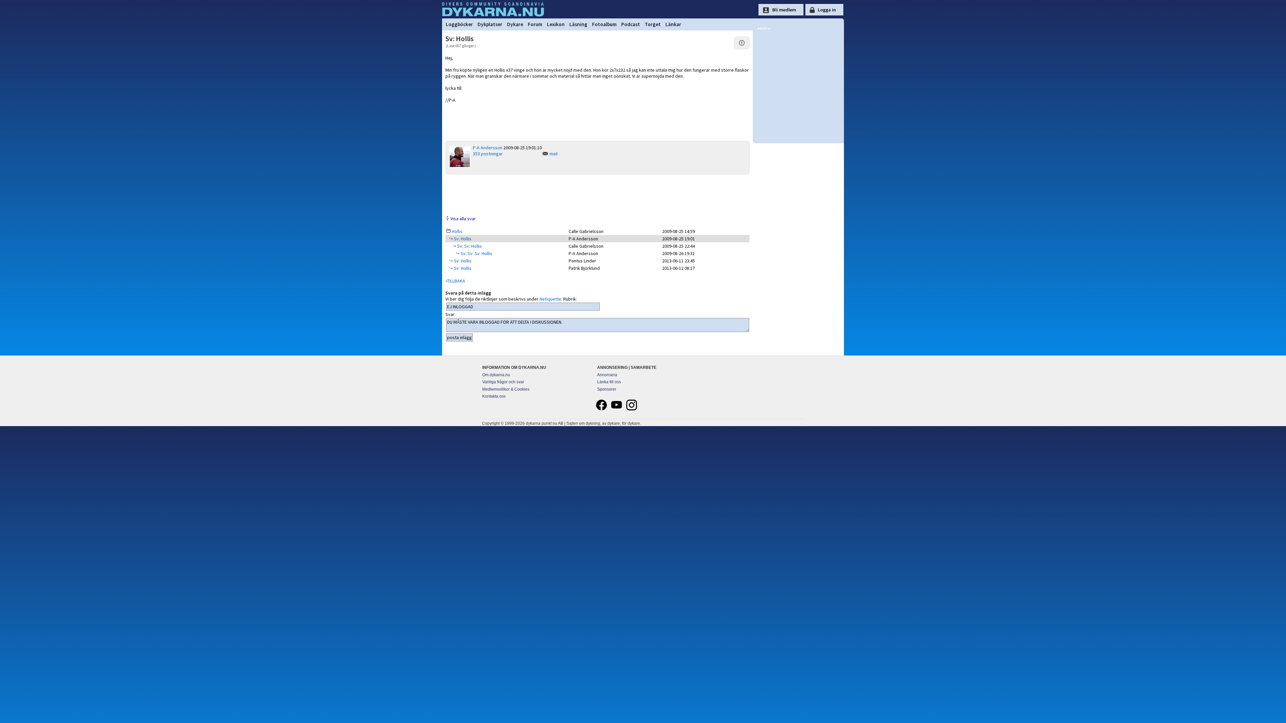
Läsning (578, 24)
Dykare (515, 24)
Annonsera (607, 375)
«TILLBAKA (455, 281)
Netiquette (550, 299)
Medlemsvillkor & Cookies (505, 389)
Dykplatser (490, 24)
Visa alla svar (463, 219)
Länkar (673, 24)
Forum (535, 24)
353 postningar (488, 154)
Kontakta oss (494, 396)
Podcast (630, 24)
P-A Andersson (487, 148)
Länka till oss (609, 382)
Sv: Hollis (462, 239)
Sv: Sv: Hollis (469, 246)
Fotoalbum (604, 24)
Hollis (457, 231)
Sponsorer (606, 389)
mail (554, 154)
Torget (653, 24)
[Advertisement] (597, 194)
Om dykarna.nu (496, 375)
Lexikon (556, 24)
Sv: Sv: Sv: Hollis (475, 253)
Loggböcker (459, 24)
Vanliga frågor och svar (503, 382)
